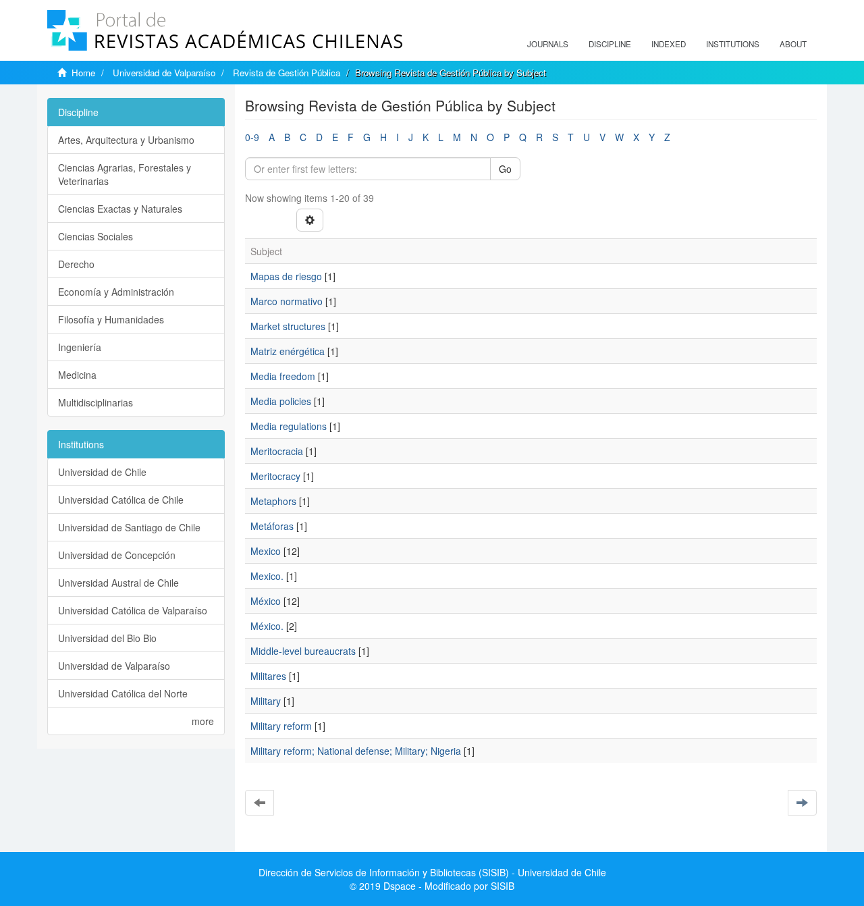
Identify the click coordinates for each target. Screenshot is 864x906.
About (793, 43)
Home (83, 72)
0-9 (252, 137)
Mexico (265, 551)
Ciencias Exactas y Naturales (120, 208)
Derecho (76, 264)
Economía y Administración (116, 291)
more (203, 721)
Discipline (610, 43)
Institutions (732, 43)
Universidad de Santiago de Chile (129, 527)
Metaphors (273, 501)
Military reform (281, 725)
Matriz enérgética (287, 351)
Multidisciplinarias (95, 402)
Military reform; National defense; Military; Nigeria (355, 750)
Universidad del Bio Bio (107, 638)
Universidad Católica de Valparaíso (132, 610)
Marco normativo (286, 301)
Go (505, 169)
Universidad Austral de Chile (118, 582)
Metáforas (272, 526)
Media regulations (288, 426)
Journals (547, 43)
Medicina (77, 374)
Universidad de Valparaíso (164, 72)
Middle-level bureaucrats (303, 651)
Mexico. (267, 576)
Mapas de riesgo (286, 276)
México (265, 601)
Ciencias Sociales (95, 236)
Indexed (668, 43)
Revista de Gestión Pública (286, 72)
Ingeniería (79, 347)
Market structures (287, 326)
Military (265, 701)
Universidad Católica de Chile (121, 499)
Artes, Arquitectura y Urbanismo (126, 139)
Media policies (280, 401)
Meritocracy (275, 476)
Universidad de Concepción (117, 555)
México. (267, 626)
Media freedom (282, 376)
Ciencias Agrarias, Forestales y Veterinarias (124, 174)
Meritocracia (276, 451)
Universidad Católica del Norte (123, 693)
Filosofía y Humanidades (111, 319)
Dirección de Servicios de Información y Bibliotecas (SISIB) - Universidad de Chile (432, 872)
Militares (268, 676)
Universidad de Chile (102, 472)
